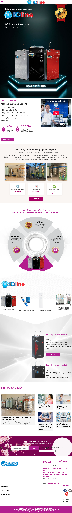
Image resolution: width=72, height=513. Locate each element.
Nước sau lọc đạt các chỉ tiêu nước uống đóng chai (40, 225)
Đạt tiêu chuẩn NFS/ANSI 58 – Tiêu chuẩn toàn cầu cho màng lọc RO (56, 239)
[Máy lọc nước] (9, 300)
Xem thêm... (36, 199)
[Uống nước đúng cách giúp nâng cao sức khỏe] (45, 399)
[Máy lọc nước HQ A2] (38, 345)
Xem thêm (6, 139)
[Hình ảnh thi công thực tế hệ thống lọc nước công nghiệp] (18, 405)
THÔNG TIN (5, 491)
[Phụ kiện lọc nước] (27, 301)
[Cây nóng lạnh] (45, 301)
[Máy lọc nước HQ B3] (38, 376)
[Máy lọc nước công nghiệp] (63, 299)
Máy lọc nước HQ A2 (56, 334)
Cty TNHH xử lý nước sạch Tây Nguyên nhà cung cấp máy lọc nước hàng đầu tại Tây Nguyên (45, 426)
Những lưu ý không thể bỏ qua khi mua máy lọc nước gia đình (63, 424)
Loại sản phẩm (10, 131)
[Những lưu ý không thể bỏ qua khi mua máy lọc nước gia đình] (63, 417)
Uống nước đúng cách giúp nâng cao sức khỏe (45, 406)
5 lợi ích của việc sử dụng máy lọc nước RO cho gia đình (63, 406)
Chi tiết (52, 355)
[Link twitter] (70, 490)
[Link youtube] (66, 494)
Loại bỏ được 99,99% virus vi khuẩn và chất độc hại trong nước (16, 239)
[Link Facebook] (65, 490)
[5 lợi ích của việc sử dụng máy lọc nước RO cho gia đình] (63, 399)
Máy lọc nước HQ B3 (56, 365)
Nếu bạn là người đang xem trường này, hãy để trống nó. (49, 448)
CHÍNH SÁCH (5, 495)
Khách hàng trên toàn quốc (27, 131)
